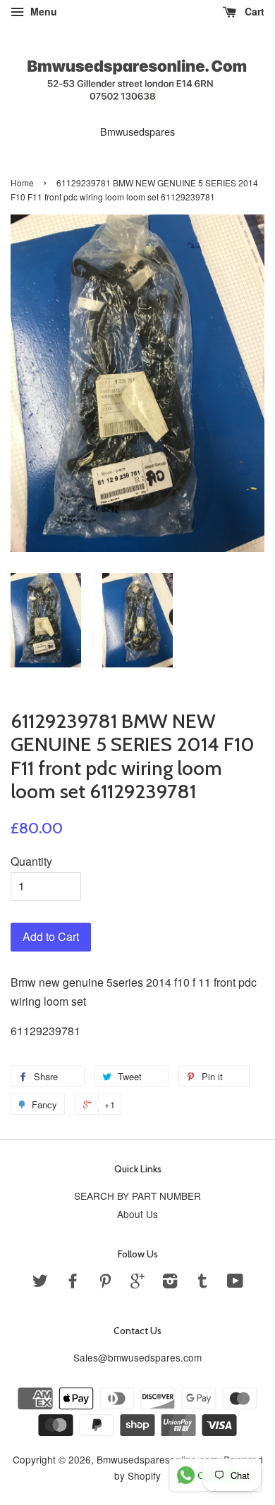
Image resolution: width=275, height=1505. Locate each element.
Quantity (31, 861)
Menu (42, 11)
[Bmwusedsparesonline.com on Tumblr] (202, 1283)
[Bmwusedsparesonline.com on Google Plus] (137, 1283)
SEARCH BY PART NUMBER (137, 1196)
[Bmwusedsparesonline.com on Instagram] (170, 1283)
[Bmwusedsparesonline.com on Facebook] (72, 1283)
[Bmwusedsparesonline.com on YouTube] (235, 1283)
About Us (137, 1214)
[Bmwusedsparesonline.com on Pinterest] (105, 1283)
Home (22, 182)
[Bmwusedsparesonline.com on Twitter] (40, 1283)
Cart (253, 11)
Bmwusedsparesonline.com (157, 1459)
